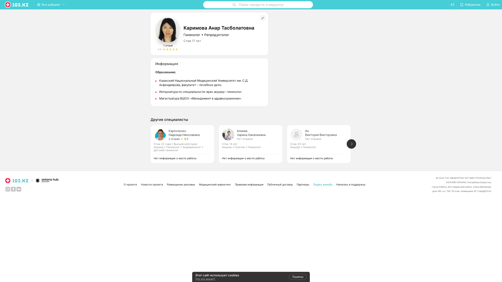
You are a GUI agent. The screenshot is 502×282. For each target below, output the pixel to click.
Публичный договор (280, 184)
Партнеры (303, 184)
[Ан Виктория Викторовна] (321, 144)
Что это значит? (205, 278)
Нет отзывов (245, 138)
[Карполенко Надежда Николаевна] (185, 144)
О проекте (130, 184)
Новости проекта (152, 184)
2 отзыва (174, 138)
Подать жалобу (322, 184)
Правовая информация (249, 184)
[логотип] (17, 5)
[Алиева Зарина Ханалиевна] (253, 144)
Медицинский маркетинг (215, 184)
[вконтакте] (18, 189)
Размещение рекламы (181, 184)
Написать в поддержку (350, 184)
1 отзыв (168, 45)
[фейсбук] (13, 189)
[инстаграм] (7, 189)
